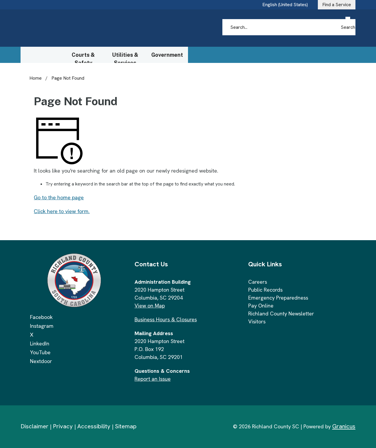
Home (35, 78)
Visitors (257, 321)
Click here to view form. (62, 211)
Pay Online (260, 305)
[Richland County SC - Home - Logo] (76, 28)
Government (167, 55)
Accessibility (93, 426)
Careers (257, 281)
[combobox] (287, 4)
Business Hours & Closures (166, 319)
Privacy (63, 426)
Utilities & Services (125, 57)
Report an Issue (153, 378)
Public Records (265, 289)
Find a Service (336, 4)
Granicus (343, 426)
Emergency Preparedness (278, 297)
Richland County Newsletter (281, 313)
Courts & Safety (83, 57)
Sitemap (126, 426)
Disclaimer (34, 426)
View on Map (150, 305)
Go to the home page (59, 197)
